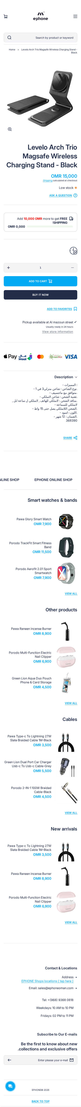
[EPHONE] (40, 16)
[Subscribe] (8, 1060)
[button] (40, 377)
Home (12, 49)
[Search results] (8, 37)
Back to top (41, 1101)
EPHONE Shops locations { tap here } (47, 981)
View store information (57, 331)
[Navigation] (75, 16)
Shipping (47, 180)
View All (71, 593)
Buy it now (40, 294)
